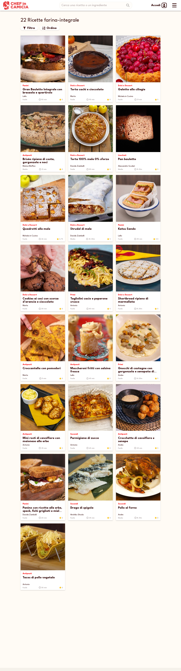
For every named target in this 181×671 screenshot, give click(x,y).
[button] (29, 28)
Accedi (155, 5)
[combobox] (96, 5)
